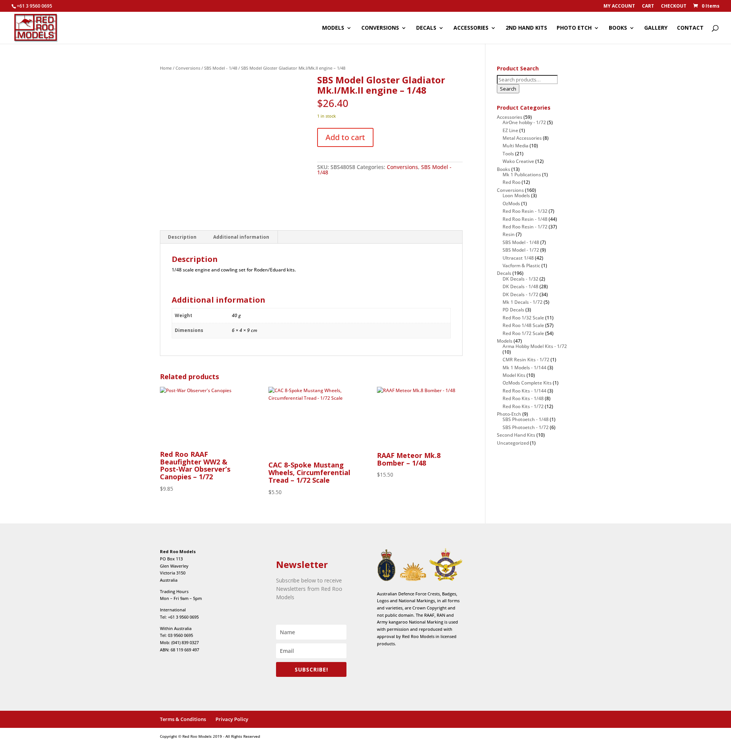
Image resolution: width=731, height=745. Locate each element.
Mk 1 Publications (522, 174)
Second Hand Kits (516, 435)
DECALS (426, 28)
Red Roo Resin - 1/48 (525, 219)
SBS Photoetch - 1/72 (526, 427)
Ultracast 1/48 (518, 258)
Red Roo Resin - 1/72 (525, 226)
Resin (509, 234)
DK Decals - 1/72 (520, 294)
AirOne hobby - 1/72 (524, 122)
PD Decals (513, 309)
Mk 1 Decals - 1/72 (523, 302)
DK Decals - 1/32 (520, 279)
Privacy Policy (231, 719)
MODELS (333, 28)
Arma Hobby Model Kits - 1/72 (535, 346)
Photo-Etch (509, 414)
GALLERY (655, 28)
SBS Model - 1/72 (521, 250)
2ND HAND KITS (526, 28)
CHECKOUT (673, 6)
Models (504, 341)
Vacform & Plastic (521, 265)
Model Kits (514, 375)
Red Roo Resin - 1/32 (525, 211)
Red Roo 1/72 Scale (523, 333)
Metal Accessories (522, 138)
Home (166, 68)
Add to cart (345, 137)
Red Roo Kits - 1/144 (524, 391)
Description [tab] (182, 237)
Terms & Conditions (183, 719)
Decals (504, 273)
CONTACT (690, 28)
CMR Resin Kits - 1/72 (526, 359)
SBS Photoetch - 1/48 (526, 419)
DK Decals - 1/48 (520, 286)
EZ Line (510, 130)
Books (503, 169)
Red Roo (511, 182)
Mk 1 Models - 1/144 (524, 367)
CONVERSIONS (380, 28)
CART (648, 6)
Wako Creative (518, 161)
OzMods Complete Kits (527, 383)
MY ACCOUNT (619, 6)
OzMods (511, 203)
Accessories (509, 117)
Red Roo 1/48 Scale (523, 325)
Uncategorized (513, 443)
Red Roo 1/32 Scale (523, 317)
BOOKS (618, 28)
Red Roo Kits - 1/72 (523, 406)
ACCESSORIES (470, 28)
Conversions (188, 68)
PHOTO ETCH (574, 28)
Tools (508, 153)
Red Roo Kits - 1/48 (523, 398)
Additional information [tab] (241, 237)
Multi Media (515, 145)
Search (508, 88)
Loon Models (516, 195)
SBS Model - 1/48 (220, 68)
